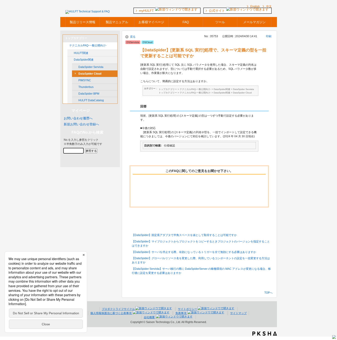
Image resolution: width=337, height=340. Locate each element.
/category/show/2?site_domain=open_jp (66, 45)
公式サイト (217, 10)
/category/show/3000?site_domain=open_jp (71, 60)
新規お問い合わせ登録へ (81, 124)
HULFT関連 (81, 53)
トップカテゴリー (168, 89)
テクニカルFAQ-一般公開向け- (88, 45)
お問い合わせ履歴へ (78, 118)
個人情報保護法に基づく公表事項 (111, 313)
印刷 (268, 36)
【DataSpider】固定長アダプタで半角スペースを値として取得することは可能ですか (184, 235)
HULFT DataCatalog (91, 100)
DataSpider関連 (84, 59)
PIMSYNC (84, 80)
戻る (132, 36)
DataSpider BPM (88, 93)
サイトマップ (238, 313)
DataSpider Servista (90, 67)
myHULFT (147, 10)
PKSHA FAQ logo (264, 334)
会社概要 (149, 317)
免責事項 (181, 313)
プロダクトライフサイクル (118, 309)
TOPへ (268, 292)
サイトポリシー (187, 309)
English (255, 6)
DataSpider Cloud (89, 73)
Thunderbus (86, 87)
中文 (269, 6)
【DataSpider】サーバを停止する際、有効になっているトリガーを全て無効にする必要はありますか (194, 252)
